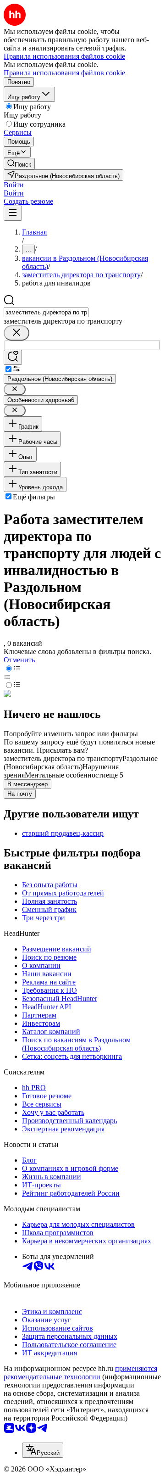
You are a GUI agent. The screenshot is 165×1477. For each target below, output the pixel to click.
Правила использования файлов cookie (64, 73)
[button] (14, 185)
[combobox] (46, 312)
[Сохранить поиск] (13, 357)
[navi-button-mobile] (13, 213)
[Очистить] (16, 333)
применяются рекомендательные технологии (80, 1373)
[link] (19, 163)
